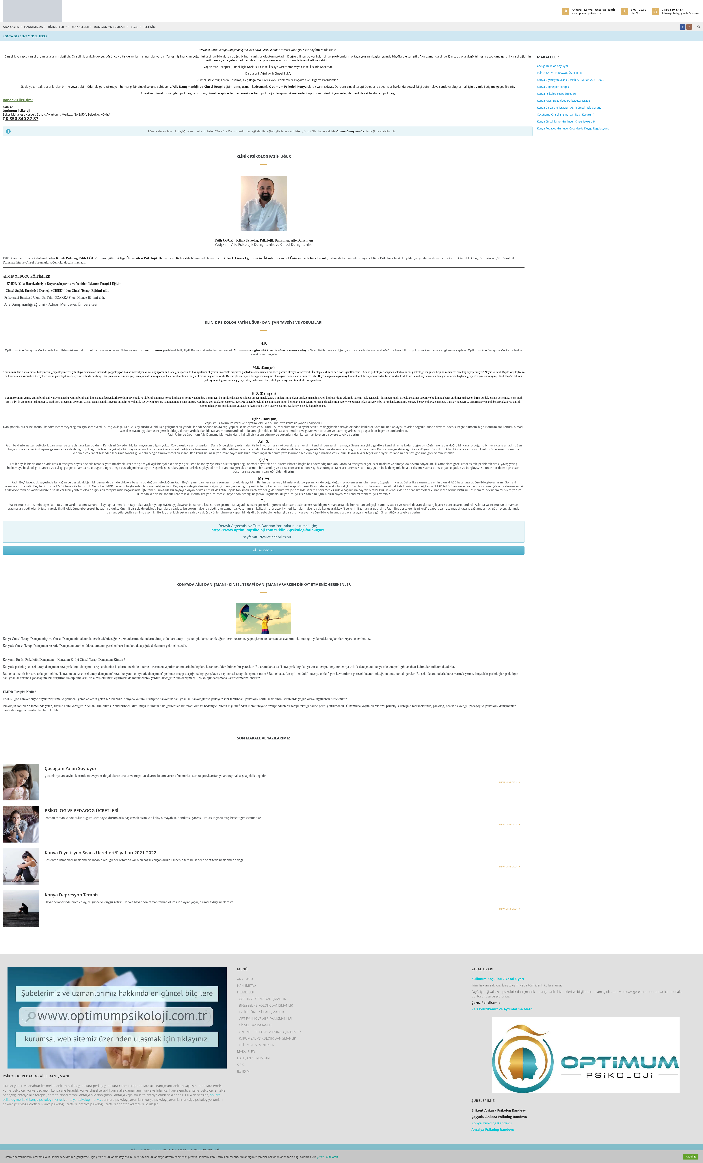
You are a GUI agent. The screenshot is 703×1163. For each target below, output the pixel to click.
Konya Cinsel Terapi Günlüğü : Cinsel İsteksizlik (566, 121)
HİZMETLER (56, 27)
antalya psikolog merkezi (84, 1099)
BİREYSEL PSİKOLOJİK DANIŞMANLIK (266, 1005)
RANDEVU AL (266, 550)
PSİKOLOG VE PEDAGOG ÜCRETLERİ (81, 810)
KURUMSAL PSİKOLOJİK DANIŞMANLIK (267, 1038)
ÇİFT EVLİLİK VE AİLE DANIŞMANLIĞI (265, 1018)
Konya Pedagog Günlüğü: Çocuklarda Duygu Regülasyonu (573, 128)
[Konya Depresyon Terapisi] (21, 908)
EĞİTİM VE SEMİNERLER (256, 1045)
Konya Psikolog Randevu (491, 1123)
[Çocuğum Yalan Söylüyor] (21, 782)
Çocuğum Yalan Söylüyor (70, 768)
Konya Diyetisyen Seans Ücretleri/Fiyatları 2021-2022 (100, 852)
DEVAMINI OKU (508, 782)
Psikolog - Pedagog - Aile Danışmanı (681, 13)
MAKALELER (80, 27)
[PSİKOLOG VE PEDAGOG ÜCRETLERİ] (21, 824)
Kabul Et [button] (691, 1156)
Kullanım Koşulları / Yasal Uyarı (497, 979)
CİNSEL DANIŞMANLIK (255, 1025)
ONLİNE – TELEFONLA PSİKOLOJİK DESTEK (270, 1032)
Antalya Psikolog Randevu (492, 1129)
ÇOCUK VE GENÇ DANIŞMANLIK (262, 999)
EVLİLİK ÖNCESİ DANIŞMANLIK (261, 1012)
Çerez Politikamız (327, 1156)
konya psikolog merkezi (46, 1099)
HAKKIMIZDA (33, 27)
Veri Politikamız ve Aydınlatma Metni (502, 1009)
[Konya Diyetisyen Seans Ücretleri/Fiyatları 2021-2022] (21, 866)
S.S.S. (134, 27)
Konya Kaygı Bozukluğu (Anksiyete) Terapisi (564, 100)
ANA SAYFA (11, 27)
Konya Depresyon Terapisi (72, 895)
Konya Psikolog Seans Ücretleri (556, 93)
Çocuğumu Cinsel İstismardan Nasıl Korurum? (565, 114)
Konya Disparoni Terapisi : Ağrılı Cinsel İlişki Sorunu (569, 107)
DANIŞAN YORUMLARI (110, 27)
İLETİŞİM (150, 27)
